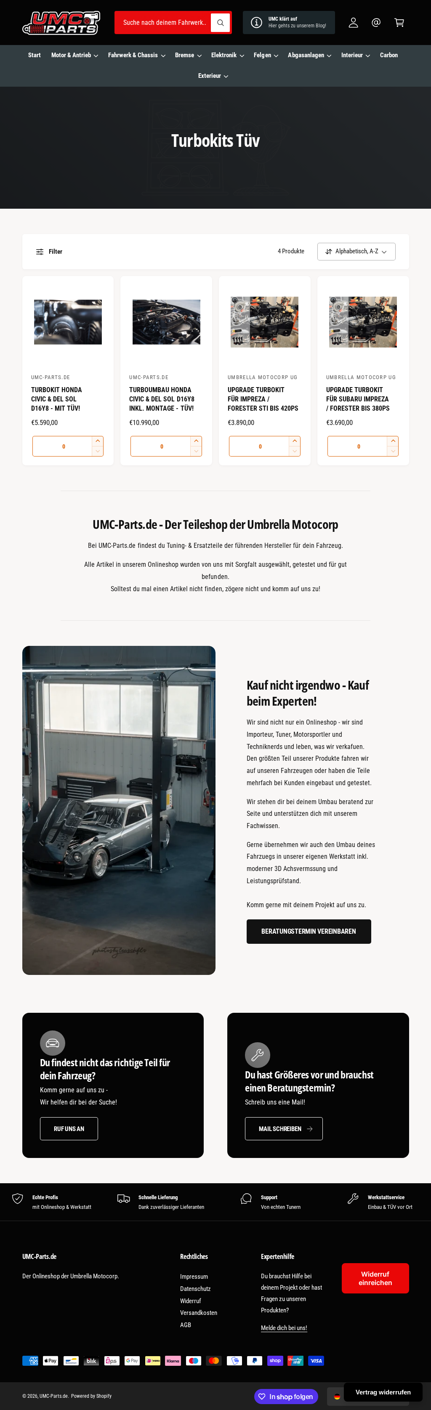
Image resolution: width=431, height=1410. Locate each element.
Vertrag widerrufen (383, 1392)
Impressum (194, 1276)
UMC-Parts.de (54, 1396)
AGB (185, 1325)
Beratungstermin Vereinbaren (308, 931)
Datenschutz (195, 1289)
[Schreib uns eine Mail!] (376, 22)
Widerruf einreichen (375, 1278)
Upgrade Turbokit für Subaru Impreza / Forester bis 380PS (358, 399)
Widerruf (190, 1301)
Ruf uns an (69, 1129)
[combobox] (173, 22)
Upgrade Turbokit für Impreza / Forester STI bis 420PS (263, 399)
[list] (215, 1202)
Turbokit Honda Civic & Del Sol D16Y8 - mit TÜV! (56, 399)
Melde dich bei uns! (284, 1328)
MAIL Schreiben (280, 1129)
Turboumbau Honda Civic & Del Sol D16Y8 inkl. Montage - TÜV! (161, 399)
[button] (399, 22)
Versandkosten (198, 1313)
